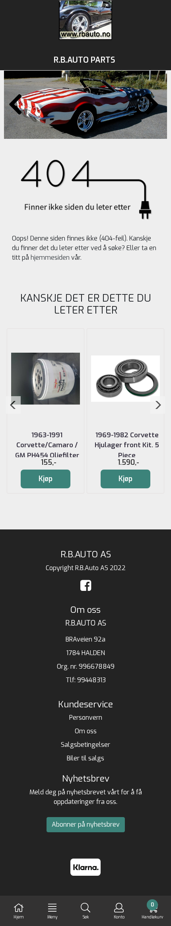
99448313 (91, 680)
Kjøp (45, 479)
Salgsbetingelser (85, 744)
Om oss (86, 731)
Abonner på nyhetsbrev (86, 824)
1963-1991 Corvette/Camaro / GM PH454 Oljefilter (47, 445)
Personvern (85, 717)
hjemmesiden (50, 257)
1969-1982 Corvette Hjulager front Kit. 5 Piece (127, 445)
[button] (72, 130)
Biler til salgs (85, 758)
